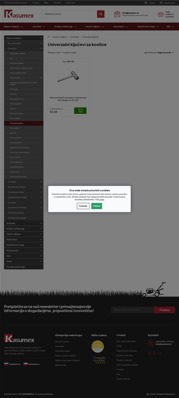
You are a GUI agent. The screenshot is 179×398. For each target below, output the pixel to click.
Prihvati (96, 206)
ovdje (101, 199)
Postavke (83, 206)
